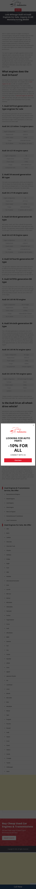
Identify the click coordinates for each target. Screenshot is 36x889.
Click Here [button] (18, 460)
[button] (33, 425)
